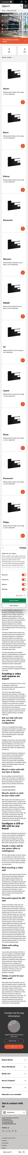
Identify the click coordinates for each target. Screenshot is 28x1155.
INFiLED (6, 303)
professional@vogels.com (9, 1123)
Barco (6, 133)
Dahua (6, 177)
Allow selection (14, 605)
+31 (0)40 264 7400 (7, 1122)
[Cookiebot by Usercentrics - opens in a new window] (19, 548)
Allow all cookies (14, 600)
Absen (6, 89)
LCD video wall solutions (8, 786)
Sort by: (4, 57)
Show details (19, 595)
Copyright (4, 1140)
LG (4, 347)
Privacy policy (5, 1143)
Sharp (6, 435)
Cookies (4, 1148)
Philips (6, 522)
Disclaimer (4, 1145)
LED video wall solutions (8, 790)
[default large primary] (23, 102)
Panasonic (8, 478)
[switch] (24, 579)
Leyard (6, 391)
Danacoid (8, 220)
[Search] (21, 2)
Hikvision (7, 259)
